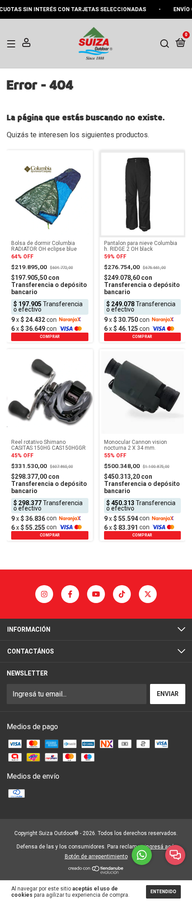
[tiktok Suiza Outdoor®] (122, 594)
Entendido (163, 891)
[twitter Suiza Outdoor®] (148, 594)
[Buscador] (164, 43)
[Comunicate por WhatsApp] (142, 855)
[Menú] (13, 43)
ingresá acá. (160, 847)
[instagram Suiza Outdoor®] (44, 594)
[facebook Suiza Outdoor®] (70, 594)
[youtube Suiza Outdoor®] (96, 594)
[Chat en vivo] (175, 855)
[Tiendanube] (96, 871)
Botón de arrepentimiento (96, 856)
